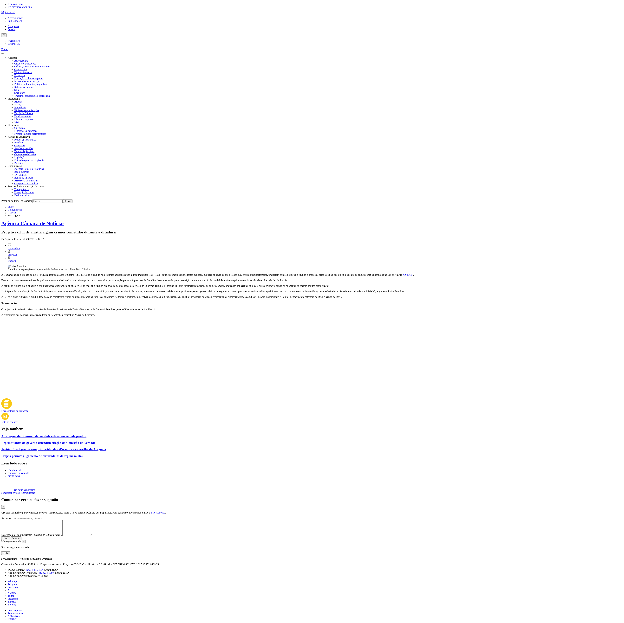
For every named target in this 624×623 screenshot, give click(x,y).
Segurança (19, 92)
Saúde (17, 90)
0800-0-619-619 (34, 569)
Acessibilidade (15, 18)
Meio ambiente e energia (26, 81)
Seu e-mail (6, 518)
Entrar (4, 49)
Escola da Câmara (23, 113)
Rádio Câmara (21, 171)
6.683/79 (407, 274)
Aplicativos (14, 616)
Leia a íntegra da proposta (14, 411)
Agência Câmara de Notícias (29, 168)
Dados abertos (21, 195)
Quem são (19, 128)
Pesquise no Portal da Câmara (16, 200)
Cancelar (16, 538)
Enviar (6, 538)
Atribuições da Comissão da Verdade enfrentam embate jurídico (43, 436)
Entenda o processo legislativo (29, 160)
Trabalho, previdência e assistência (32, 95)
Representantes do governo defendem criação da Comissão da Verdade (48, 442)
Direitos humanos (23, 72)
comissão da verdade (18, 473)
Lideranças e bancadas (25, 130)
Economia (19, 75)
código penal (14, 470)
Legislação (19, 157)
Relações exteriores (24, 87)
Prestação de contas (24, 192)
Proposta (12, 254)
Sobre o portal (15, 610)
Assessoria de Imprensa (26, 180)
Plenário (18, 142)
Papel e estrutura (22, 116)
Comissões (19, 145)
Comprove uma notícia (26, 183)
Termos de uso (15, 613)
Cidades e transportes (25, 63)
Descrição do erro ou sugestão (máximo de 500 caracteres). (31, 534)
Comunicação (15, 209)
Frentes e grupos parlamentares (30, 133)
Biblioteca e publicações (26, 110)
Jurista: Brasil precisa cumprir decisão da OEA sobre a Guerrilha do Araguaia (53, 449)
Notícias (12, 212)
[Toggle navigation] (2, 53)
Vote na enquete (9, 422)
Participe (18, 163)
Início (11, 206)
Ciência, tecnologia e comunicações (32, 66)
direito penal (14, 476)
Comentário (14, 248)
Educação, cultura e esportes (28, 78)
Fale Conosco (15, 20)
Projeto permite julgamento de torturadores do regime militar (42, 456)
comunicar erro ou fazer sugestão (18, 492)
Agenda (18, 101)
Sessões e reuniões (23, 148)
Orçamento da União (25, 154)
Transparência (21, 189)
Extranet (12, 618)
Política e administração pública (30, 84)
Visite (17, 122)
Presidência (20, 107)
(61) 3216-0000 (46, 572)
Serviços (18, 104)
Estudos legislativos (24, 151)
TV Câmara (20, 174)
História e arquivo (23, 119)
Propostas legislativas (25, 139)
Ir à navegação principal (20, 7)
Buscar (68, 201)
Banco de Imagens (23, 177)
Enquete (12, 260)
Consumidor (20, 69)
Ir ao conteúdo (15, 4)
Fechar (6, 553)
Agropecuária (21, 60)
